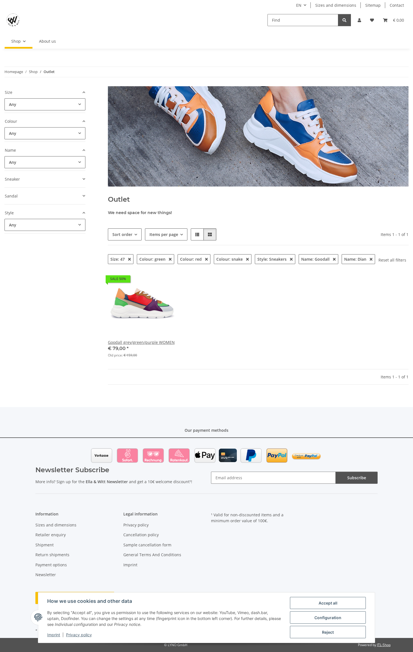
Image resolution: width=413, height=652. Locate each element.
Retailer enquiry (50, 534)
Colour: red (191, 259)
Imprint (53, 634)
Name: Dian (355, 259)
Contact (397, 5)
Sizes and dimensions (335, 5)
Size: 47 (118, 259)
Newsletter (45, 574)
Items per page (163, 234)
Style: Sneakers (272, 259)
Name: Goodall (316, 259)
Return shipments (52, 554)
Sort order (122, 234)
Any (12, 104)
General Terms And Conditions (152, 554)
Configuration (327, 617)
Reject (328, 632)
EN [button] (298, 5)
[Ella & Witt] (13, 19)
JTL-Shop (384, 644)
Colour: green (153, 259)
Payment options (51, 564)
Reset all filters (392, 260)
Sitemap (373, 5)
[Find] (344, 20)
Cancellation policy (141, 534)
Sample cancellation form (147, 545)
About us (47, 41)
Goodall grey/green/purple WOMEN (141, 342)
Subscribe (356, 477)
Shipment (44, 545)
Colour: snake (230, 259)
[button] (359, 20)
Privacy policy (79, 634)
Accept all (328, 603)
